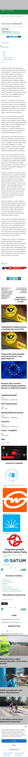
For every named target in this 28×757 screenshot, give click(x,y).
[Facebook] (3, 13)
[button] (25, 726)
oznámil (6, 116)
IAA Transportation (9, 404)
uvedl (13, 201)
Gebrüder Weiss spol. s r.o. (9, 513)
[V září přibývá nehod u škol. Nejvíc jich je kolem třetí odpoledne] (14, 706)
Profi (4, 54)
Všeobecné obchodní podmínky (11, 589)
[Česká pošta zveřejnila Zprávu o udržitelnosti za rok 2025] (14, 313)
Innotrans (5, 422)
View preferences (14, 749)
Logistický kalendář (8, 59)
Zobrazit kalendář (5, 442)
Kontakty (5, 583)
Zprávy (4, 52)
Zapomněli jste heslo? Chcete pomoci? (11, 32)
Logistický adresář (7, 57)
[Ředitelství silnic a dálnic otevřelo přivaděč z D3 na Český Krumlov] (14, 646)
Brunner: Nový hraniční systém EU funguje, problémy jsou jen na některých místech (13, 385)
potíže (15, 74)
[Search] (2, 62)
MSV (3, 439)
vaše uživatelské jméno (7, 23)
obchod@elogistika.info (16, 622)
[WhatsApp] (15, 278)
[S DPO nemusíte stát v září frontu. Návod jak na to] (14, 677)
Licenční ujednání (7, 587)
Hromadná (2, 696)
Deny (14, 745)
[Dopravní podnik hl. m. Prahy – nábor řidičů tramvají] (14, 269)
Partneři (5, 585)
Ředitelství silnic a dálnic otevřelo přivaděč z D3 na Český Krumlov (13, 661)
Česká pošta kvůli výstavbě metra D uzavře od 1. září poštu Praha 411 (12, 356)
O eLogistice (6, 579)
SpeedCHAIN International (12, 413)
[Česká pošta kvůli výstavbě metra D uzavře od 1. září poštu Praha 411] (14, 340)
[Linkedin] (7, 13)
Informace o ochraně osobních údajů (10, 33)
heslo (2, 28)
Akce (4, 55)
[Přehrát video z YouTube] (14, 453)
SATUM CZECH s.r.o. (8, 564)
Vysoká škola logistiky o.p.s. (10, 533)
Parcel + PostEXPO (9, 430)
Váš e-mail (3, 41)
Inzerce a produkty (8, 581)
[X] (11, 13)
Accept (14, 741)
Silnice (1, 666)
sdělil (6, 156)
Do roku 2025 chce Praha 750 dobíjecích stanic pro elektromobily (21, 290)
